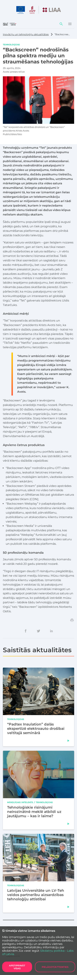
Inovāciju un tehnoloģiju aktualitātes (26, 34)
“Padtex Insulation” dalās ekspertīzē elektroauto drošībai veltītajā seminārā (35, 728)
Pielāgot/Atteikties (55, 967)
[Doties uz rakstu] (68, 740)
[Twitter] (38, 631)
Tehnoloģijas (11, 44)
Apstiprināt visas (17, 967)
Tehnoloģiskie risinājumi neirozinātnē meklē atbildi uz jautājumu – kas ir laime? (34, 811)
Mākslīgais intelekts (20, 802)
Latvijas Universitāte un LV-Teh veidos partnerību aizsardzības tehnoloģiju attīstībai (35, 894)
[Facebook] (25, 631)
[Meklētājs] (61, 24)
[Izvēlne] (70, 24)
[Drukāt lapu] (72, 620)
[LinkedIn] (51, 631)
